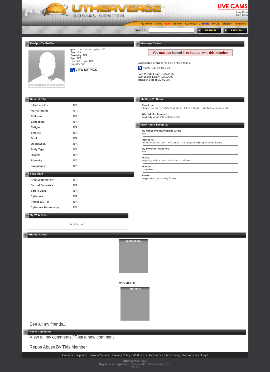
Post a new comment (94, 337)
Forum (215, 23)
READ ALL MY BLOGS (156, 67)
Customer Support (74, 355)
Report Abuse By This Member (58, 347)
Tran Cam (242, 14)
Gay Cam (242, 12)
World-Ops (140, 355)
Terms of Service (99, 355)
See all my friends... (48, 324)
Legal (204, 355)
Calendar (191, 23)
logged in (178, 53)
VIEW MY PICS (86, 70)
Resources (156, 355)
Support (227, 23)
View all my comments (50, 337)
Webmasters (190, 355)
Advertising (173, 355)
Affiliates (240, 23)
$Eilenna (135, 288)
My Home (147, 23)
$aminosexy (133, 240)
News (158, 23)
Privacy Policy (121, 355)
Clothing (204, 23)
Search (177, 23)
